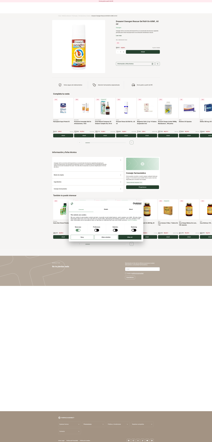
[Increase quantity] (123, 52)
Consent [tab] (81, 209)
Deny (82, 237)
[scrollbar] (105, 143)
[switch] (96, 230)
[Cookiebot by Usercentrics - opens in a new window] (134, 203)
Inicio (59, 15)
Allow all (129, 237)
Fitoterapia (74, 15)
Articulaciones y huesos (84, 15)
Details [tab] (106, 209)
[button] (94, 424)
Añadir (63, 135)
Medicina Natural (66, 15)
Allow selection (106, 237)
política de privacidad (137, 273)
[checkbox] (125, 273)
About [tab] (131, 209)
